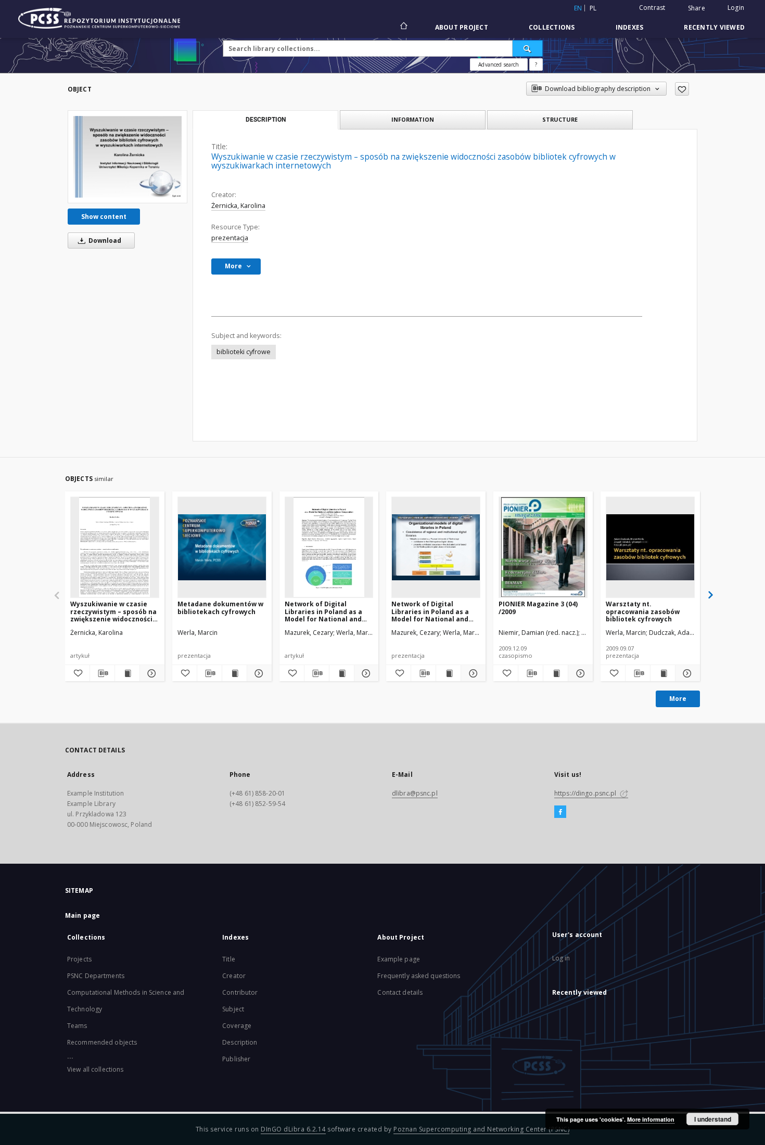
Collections (552, 27)
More (677, 698)
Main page (82, 915)
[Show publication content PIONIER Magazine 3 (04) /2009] (555, 673)
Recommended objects (102, 1042)
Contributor (240, 992)
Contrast (652, 7)
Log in (561, 958)
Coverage (236, 1025)
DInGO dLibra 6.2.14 (293, 1129)
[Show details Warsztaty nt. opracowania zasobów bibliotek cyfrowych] (686, 673)
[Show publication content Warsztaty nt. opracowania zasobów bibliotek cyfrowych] (663, 673)
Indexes (630, 27)
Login (736, 7)
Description (239, 1042)
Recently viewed (714, 27)
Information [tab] (412, 119)
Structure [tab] (560, 119)
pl (593, 8)
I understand (712, 1119)
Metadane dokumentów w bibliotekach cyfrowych (220, 608)
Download (104, 240)
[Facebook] (560, 812)
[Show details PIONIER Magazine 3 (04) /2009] (579, 673)
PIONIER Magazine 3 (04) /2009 (538, 608)
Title (228, 959)
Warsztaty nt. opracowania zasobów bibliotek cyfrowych (643, 611)
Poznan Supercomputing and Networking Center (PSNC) (481, 1129)
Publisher (236, 1059)
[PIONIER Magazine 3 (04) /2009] (543, 547)
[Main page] (403, 27)
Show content (103, 216)
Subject (233, 1009)
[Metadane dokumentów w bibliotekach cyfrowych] (222, 547)
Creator (234, 975)
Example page (398, 959)
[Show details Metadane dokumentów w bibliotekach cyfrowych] (258, 673)
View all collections (95, 1069)
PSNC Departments (95, 975)
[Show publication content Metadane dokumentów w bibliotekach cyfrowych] (234, 673)
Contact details (400, 992)
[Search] (528, 48)
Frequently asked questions (418, 975)
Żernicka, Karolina (238, 205)
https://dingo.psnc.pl (586, 793)
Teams (77, 1025)
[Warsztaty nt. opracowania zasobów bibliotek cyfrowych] (650, 547)
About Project (461, 27)
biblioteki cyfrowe (243, 351)
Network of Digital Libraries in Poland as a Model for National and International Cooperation (329, 611)
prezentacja (229, 237)
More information (650, 1119)
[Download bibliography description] (102, 673)
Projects (79, 959)
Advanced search (498, 64)
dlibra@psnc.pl (415, 793)
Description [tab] (266, 119)
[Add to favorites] (682, 89)
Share (696, 8)
